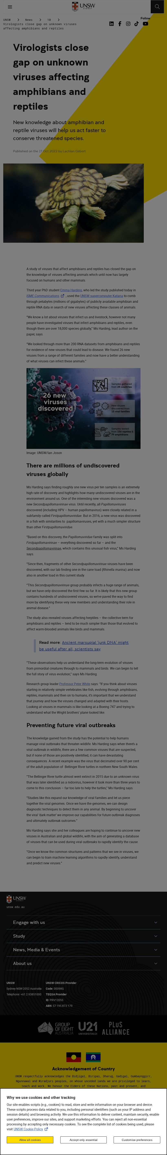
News (29, 20)
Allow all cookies (30, 1140)
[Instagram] (128, 23)
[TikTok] (136, 23)
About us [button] (22, 963)
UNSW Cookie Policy (31, 1129)
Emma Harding (71, 290)
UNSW (7, 20)
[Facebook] (120, 23)
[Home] (83, 7)
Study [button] (19, 936)
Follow (145, 18)
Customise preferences (137, 1140)
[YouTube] (145, 23)
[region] (83, 1121)
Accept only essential (83, 1140)
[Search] (157, 6)
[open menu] (9, 6)
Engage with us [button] (29, 922)
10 (49, 20)
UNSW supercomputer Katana (101, 296)
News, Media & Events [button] (36, 949)
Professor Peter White (74, 684)
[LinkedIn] (112, 23)
